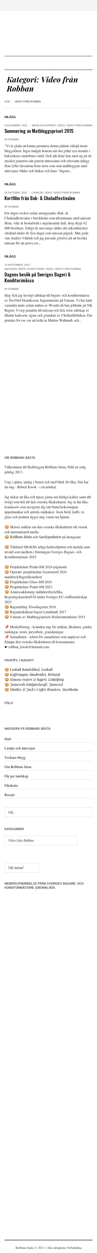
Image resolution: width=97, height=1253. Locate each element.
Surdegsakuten (50, 536)
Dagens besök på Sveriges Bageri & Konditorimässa (38, 277)
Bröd (22, 269)
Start (8, 738)
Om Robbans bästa (18, 766)
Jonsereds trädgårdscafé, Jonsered (36, 684)
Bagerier (11, 269)
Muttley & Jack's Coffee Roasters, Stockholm (44, 689)
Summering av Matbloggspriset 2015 (39, 130)
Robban (13, 139)
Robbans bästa (21, 536)
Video (61, 125)
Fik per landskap (16, 776)
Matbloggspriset (44, 125)
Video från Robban (79, 125)
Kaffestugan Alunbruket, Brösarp (35, 674)
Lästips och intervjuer (20, 748)
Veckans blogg (15, 757)
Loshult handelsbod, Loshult (31, 669)
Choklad (37, 192)
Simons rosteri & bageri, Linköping (37, 679)
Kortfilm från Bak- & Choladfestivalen (40, 197)
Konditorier (35, 269)
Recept (9, 794)
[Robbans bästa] (48, 34)
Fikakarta (11, 785)
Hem (7, 101)
